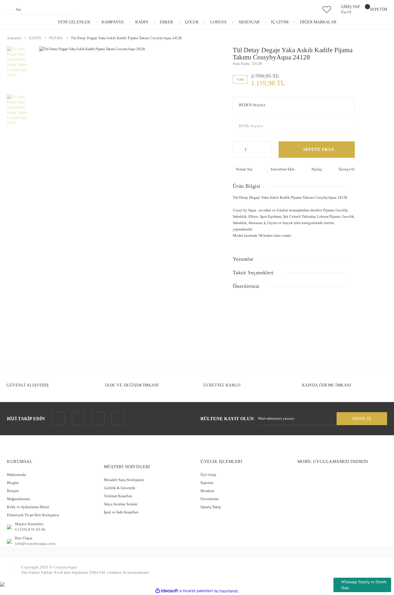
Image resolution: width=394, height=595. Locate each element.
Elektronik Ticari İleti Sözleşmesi (33, 515)
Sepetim (206, 482)
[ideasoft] (166, 591)
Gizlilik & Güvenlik (119, 488)
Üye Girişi (208, 474)
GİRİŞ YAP (350, 7)
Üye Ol (346, 12)
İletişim (13, 491)
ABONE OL (362, 418)
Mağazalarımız (18, 499)
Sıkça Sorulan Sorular (121, 504)
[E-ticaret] (196, 591)
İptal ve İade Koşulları (121, 512)
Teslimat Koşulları (118, 496)
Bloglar (13, 482)
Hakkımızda (16, 474)
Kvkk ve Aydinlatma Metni (28, 507)
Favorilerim (209, 499)
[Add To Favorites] (281, 169)
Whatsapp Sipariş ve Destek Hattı (364, 585)
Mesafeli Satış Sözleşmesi (124, 480)
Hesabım (207, 491)
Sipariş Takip (210, 507)
